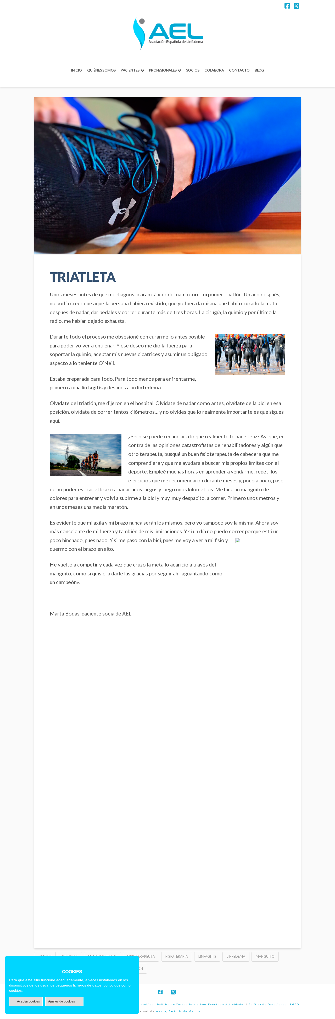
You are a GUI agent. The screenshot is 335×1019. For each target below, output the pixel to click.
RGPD (294, 1004)
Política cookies (140, 1004)
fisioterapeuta (141, 956)
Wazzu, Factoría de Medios (178, 1011)
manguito (265, 956)
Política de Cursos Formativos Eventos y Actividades (201, 1004)
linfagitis (207, 956)
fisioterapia (176, 956)
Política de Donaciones (268, 1004)
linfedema (236, 956)
